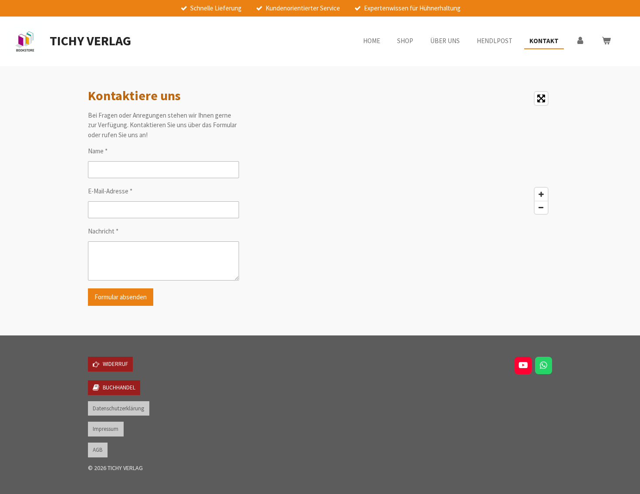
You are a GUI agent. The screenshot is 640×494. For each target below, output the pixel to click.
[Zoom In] (541, 194)
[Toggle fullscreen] (541, 98)
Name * (98, 151)
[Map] (438, 153)
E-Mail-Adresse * (110, 191)
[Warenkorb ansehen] (606, 41)
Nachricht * (103, 231)
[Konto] (580, 41)
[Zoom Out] (541, 207)
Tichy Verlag (90, 40)
